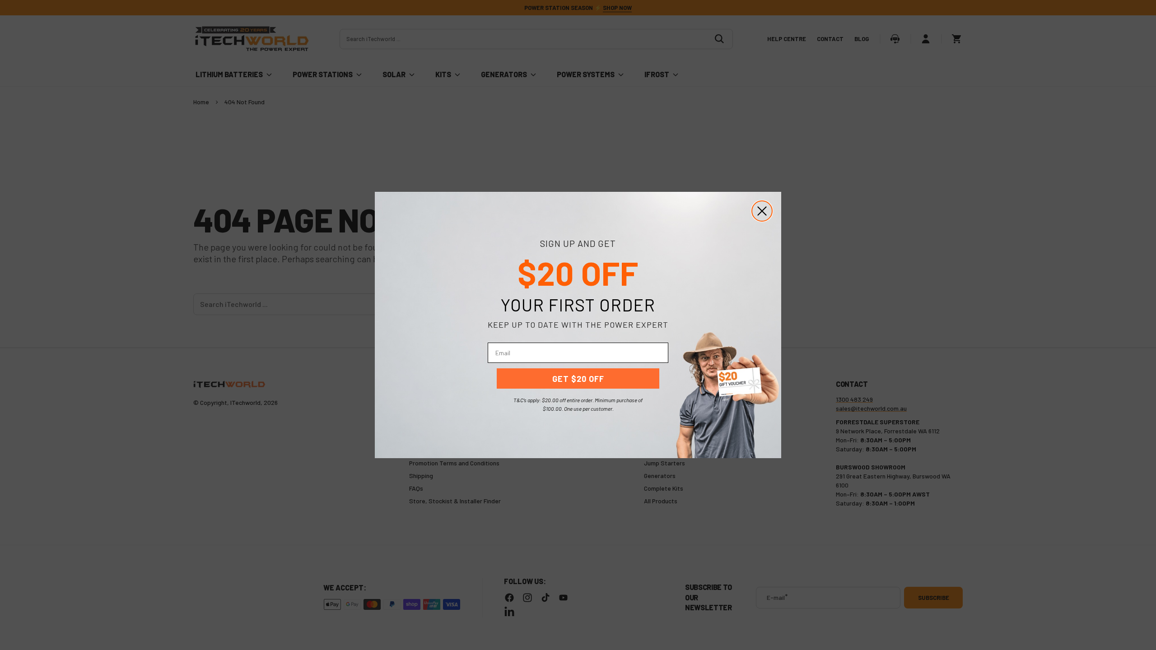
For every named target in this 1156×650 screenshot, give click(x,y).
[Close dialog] (762, 211)
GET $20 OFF (578, 379)
